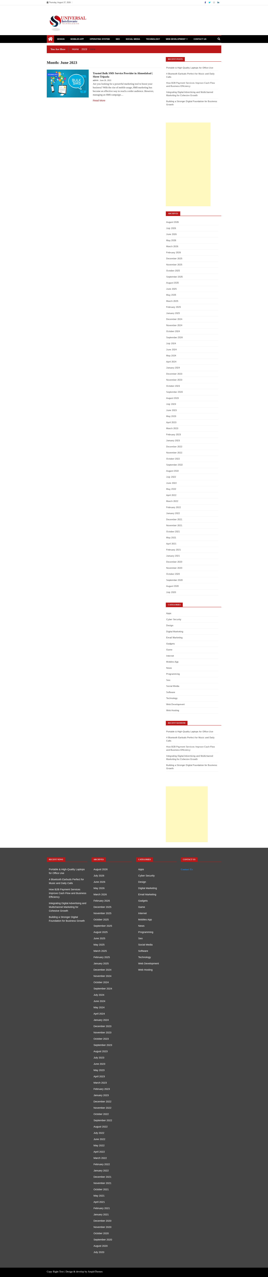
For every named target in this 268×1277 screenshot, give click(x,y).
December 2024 (174, 319)
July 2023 (171, 404)
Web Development (176, 39)
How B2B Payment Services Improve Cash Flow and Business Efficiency (67, 893)
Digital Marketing (174, 631)
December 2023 (174, 374)
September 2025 (174, 277)
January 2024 (173, 367)
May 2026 (171, 240)
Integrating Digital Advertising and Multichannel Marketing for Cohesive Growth (67, 907)
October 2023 (173, 386)
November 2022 (174, 452)
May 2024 (171, 355)
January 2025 (173, 313)
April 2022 (171, 495)
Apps (168, 613)
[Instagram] (214, 2)
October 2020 (173, 574)
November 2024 (174, 325)
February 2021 (173, 549)
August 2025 (172, 283)
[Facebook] (205, 2)
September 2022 (174, 465)
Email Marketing (174, 637)
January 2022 (173, 513)
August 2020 (172, 586)
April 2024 (171, 361)
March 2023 (172, 428)
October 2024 (173, 331)
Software (170, 692)
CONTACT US (200, 39)
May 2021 (171, 537)
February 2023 (173, 434)
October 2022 (173, 459)
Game (169, 649)
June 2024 (171, 349)
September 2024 (174, 337)
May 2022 (171, 489)
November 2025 (174, 264)
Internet (170, 656)
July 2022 (171, 477)
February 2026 (173, 252)
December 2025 (174, 258)
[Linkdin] (218, 2)
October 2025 (173, 270)
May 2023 (171, 416)
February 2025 (173, 307)
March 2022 (172, 501)
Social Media (133, 39)
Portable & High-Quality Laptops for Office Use (189, 68)
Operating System (100, 39)
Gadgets (170, 643)
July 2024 (171, 343)
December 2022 (174, 446)
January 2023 (173, 440)
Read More (99, 100)
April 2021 (171, 543)
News (169, 668)
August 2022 (172, 471)
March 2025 (172, 301)
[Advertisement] (188, 164)
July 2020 (171, 592)
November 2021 (174, 525)
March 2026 (172, 246)
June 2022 (171, 483)
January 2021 (173, 556)
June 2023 (171, 410)
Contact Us (187, 869)
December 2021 (174, 519)
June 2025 (171, 289)
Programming (173, 674)
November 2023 (174, 380)
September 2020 (174, 580)
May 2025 (171, 295)
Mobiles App (77, 39)
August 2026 (172, 222)
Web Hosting (172, 710)
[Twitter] (210, 2)
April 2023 (171, 422)
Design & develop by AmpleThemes (84, 1271)
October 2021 (173, 531)
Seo (118, 39)
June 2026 (171, 234)
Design (60, 39)
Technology (153, 39)
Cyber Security (173, 619)
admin (95, 80)
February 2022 (173, 507)
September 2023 (174, 392)
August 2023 (172, 398)
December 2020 (174, 562)
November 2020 (174, 568)
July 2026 (171, 228)
